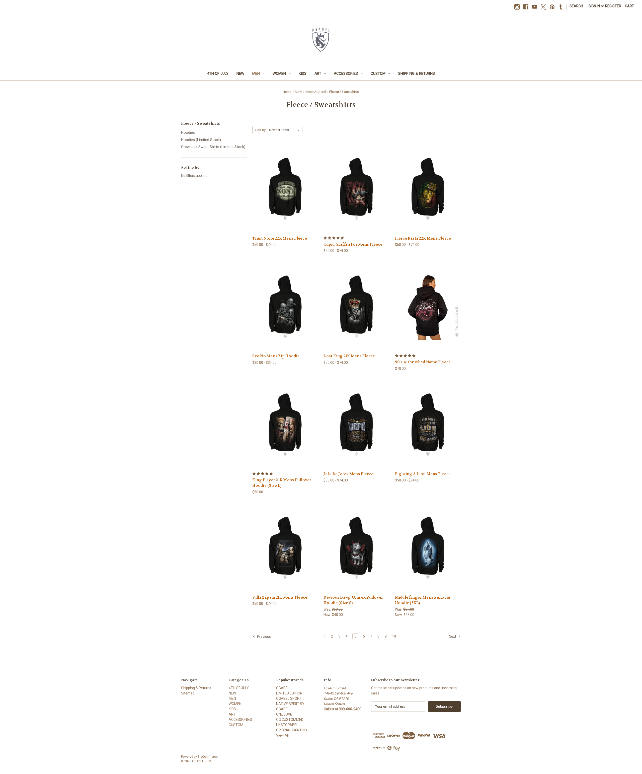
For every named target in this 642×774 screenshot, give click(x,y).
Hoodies (188, 132)
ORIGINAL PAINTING (291, 730)
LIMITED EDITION (289, 693)
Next (453, 637)
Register (613, 6)
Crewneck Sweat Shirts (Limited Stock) (213, 147)
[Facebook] (525, 7)
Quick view (281, 180)
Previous (263, 637)
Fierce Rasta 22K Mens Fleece (423, 238)
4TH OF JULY (217, 73)
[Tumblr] (561, 7)
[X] (543, 7)
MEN (256, 73)
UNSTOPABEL (287, 725)
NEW (240, 73)
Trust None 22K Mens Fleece (279, 238)
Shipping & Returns (416, 73)
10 (394, 636)
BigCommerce (208, 756)
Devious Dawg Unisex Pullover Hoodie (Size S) (353, 600)
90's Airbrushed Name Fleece (423, 362)
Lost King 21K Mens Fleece (349, 356)
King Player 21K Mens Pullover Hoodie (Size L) (281, 482)
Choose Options (285, 198)
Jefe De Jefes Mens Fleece (348, 473)
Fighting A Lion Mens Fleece (423, 473)
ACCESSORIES (346, 73)
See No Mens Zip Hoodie (276, 356)
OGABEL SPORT (288, 698)
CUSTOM (378, 73)
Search (576, 6)
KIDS (302, 73)
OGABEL (282, 688)
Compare (284, 189)
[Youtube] (534, 7)
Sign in (594, 6)
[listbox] (285, 130)
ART (317, 73)
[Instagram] (517, 7)
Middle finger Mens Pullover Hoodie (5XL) (423, 600)
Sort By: (260, 130)
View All (282, 735)
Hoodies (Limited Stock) (201, 139)
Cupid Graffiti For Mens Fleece (353, 244)
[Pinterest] (552, 7)
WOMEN (279, 73)
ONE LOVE (284, 714)
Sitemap (188, 693)
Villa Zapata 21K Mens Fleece (279, 597)
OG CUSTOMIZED (289, 720)
